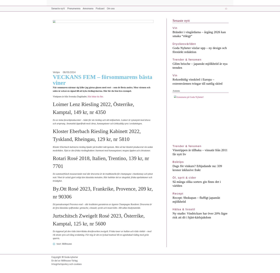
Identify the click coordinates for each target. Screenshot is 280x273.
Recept (178, 193)
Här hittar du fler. (95, 96)
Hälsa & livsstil (184, 209)
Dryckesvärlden (184, 43)
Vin (175, 27)
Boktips (178, 161)
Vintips (56, 72)
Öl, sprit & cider (184, 177)
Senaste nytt (181, 20)
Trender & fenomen (187, 59)
